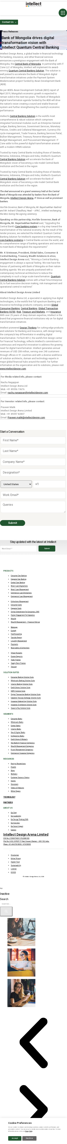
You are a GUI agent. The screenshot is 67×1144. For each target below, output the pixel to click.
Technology (9, 797)
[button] (33, 1043)
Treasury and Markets (33, 312)
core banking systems (11, 240)
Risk (19, 312)
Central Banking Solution (22, 116)
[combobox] (15, 904)
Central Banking (29, 308)
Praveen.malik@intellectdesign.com (26, 417)
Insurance (55, 312)
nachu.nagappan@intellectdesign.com (28, 392)
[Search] (6, 911)
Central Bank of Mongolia (28, 64)
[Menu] (63, 13)
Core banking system (26, 226)
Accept (15, 1138)
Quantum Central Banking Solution (26, 70)
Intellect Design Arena (21, 198)
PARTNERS (8, 802)
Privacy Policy (29, 1131)
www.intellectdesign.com (13, 368)
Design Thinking (28, 327)
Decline (29, 1138)
